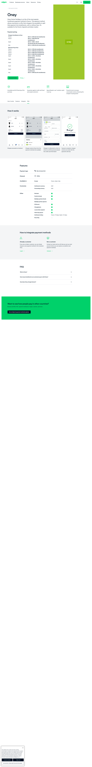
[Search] (77, 2)
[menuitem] (12, 2)
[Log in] (81, 2)
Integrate (23, 101)
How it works (11, 101)
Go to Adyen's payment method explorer (19, 312)
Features (17, 101)
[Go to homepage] (4, 2)
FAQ (28, 101)
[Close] (23, 747)
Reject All (18, 759)
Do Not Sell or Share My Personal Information (12, 763)
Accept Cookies (7, 759)
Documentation (13, 78)
